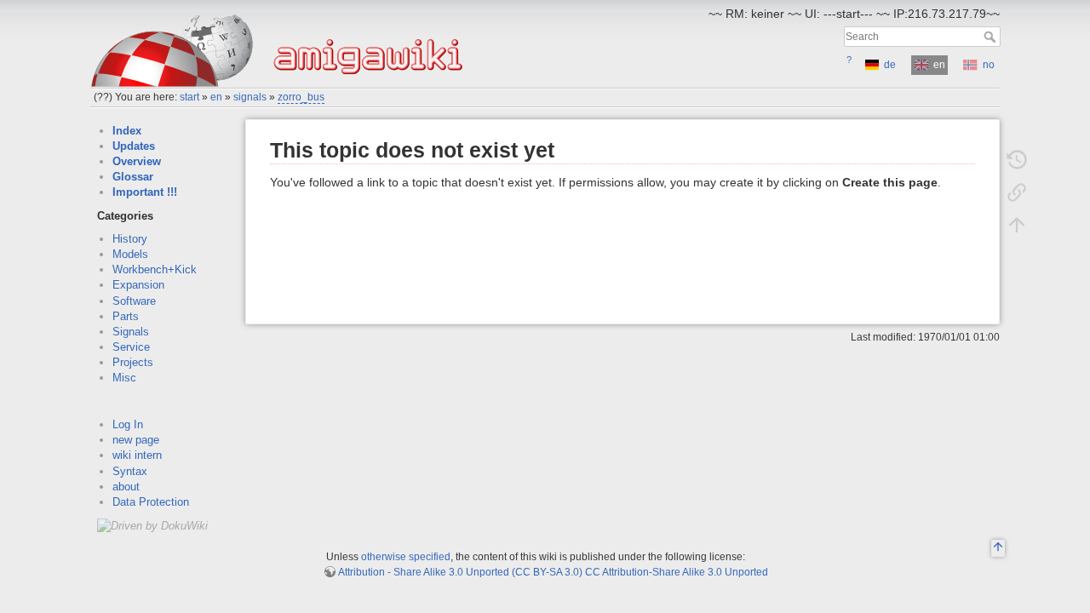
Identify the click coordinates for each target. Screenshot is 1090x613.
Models (130, 254)
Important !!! (144, 192)
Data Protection (150, 502)
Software (134, 301)
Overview (136, 161)
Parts (125, 316)
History (129, 238)
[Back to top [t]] (1016, 225)
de (890, 65)
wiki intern (137, 455)
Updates (133, 146)
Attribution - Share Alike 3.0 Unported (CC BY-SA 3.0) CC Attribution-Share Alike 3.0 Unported (553, 572)
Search (992, 37)
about (126, 486)
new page (135, 439)
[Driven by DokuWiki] (152, 524)
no (989, 65)
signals (250, 97)
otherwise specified (405, 557)
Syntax (129, 471)
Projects (132, 362)
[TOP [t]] (998, 549)
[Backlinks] (1016, 192)
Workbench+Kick (154, 269)
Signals (130, 331)
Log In (127, 424)
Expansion (138, 284)
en (216, 97)
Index (126, 130)
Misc (124, 377)
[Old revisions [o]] (1016, 160)
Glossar (132, 176)
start (189, 97)
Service (131, 347)
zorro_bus (301, 97)
